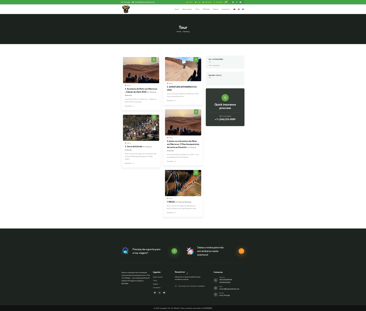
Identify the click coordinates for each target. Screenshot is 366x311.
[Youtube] (240, 2)
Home (179, 31)
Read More (128, 106)
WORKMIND (207, 308)
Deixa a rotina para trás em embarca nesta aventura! (210, 251)
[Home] (126, 9)
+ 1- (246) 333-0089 (225, 119)
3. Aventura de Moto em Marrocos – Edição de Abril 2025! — (141, 91)
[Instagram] (236, 2)
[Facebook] (233, 2)
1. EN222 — (179, 201)
